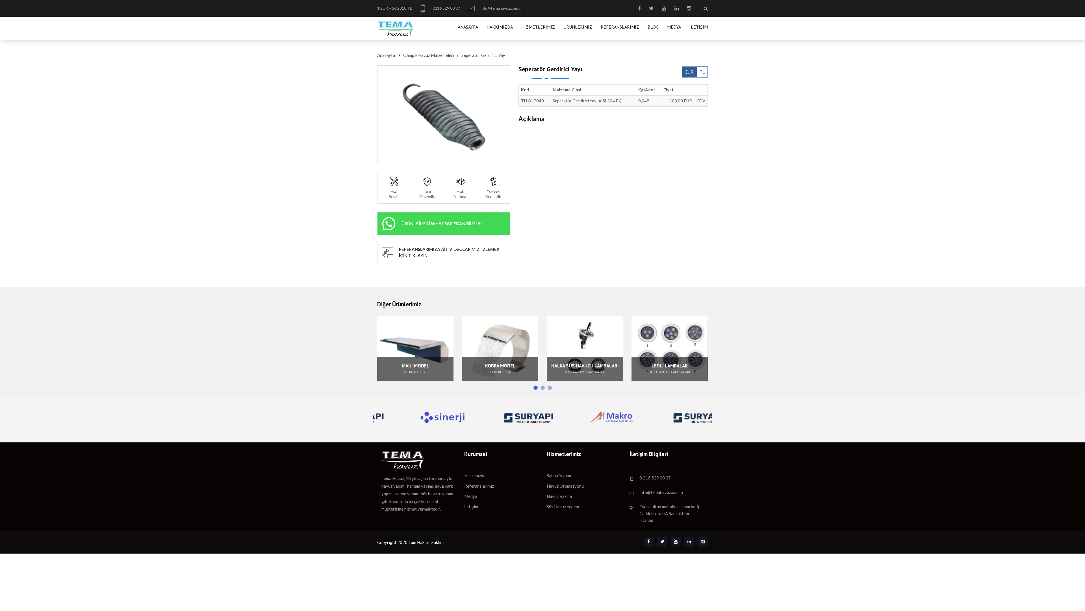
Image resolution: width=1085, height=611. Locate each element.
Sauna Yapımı (559, 475)
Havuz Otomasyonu (565, 486)
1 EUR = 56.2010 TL (394, 8)
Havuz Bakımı (559, 496)
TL (702, 71)
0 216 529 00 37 (655, 477)
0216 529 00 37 (446, 8)
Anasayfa (468, 27)
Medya (674, 27)
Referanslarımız (620, 27)
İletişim (698, 27)
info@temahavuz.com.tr (501, 8)
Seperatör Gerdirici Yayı (483, 55)
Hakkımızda (500, 27)
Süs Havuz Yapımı (563, 506)
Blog (653, 27)
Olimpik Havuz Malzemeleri (428, 55)
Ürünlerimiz (577, 27)
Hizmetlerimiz (538, 27)
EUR (689, 71)
